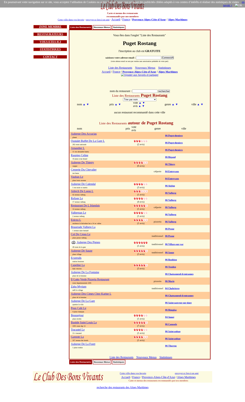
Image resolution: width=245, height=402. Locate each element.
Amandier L (78, 148)
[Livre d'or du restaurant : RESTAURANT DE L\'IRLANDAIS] (141, 205)
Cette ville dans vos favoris (71, 19)
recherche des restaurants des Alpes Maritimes (123, 387)
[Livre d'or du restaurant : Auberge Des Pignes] (141, 242)
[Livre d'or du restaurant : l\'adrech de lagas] (141, 191)
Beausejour (77, 315)
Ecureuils (76, 257)
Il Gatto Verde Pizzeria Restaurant (90, 279)
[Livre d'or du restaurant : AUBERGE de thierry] (141, 162)
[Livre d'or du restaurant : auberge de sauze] (141, 250)
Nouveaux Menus (102, 27)
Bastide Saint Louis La (84, 322)
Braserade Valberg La (83, 227)
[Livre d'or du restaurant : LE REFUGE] (141, 198)
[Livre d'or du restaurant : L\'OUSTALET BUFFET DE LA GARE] (141, 140)
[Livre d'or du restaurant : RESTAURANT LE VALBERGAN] (141, 212)
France (126, 19)
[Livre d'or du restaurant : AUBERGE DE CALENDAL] (141, 183)
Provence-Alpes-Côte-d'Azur (149, 19)
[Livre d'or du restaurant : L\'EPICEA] (141, 219)
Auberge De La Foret (83, 343)
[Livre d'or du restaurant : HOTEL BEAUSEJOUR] (141, 315)
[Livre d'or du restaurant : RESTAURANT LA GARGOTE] (141, 336)
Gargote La (77, 336)
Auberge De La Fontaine (85, 272)
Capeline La (78, 265)
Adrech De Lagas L (82, 191)
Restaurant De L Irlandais (85, 205)
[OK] (238, 5)
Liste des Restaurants (80, 27)
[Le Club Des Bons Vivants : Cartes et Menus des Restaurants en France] (122, 9)
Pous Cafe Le (78, 308)
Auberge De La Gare (83, 300)
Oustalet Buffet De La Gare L (88, 140)
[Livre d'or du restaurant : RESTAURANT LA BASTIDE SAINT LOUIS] (141, 322)
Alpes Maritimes (177, 19)
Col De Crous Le (80, 234)
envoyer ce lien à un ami (98, 19)
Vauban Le (77, 176)
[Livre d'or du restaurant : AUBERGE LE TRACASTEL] (141, 329)
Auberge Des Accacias (84, 133)
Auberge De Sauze (81, 250)
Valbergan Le (78, 212)
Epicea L (76, 219)
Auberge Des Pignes (88, 242)
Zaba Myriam (78, 286)
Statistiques (118, 27)
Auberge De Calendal (83, 183)
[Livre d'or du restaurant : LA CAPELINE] (141, 265)
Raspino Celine (79, 155)
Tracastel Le (78, 329)
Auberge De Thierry (82, 162)
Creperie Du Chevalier (83, 169)
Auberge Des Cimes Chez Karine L (91, 293)
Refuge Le (77, 198)
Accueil (115, 19)
